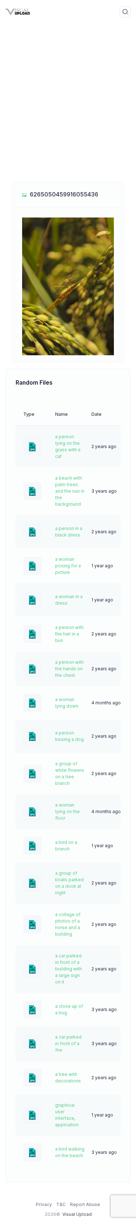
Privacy (44, 1204)
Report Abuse (85, 1204)
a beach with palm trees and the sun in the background (70, 491)
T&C (61, 1204)
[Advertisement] (68, 107)
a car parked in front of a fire (68, 1043)
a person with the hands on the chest (69, 668)
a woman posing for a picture (68, 565)
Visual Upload (77, 1214)
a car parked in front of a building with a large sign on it (68, 969)
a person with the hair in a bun (69, 634)
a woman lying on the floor (67, 811)
